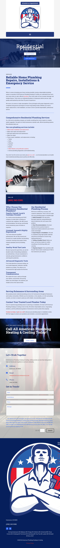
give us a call (31, 155)
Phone (11, 380)
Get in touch (30, 53)
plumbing (26, 96)
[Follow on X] (10, 528)
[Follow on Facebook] (7, 528)
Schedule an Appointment (30, 3)
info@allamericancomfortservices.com (19, 375)
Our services (30, 58)
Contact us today (11, 312)
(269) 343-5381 (15, 200)
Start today (30, 340)
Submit (50, 430)
